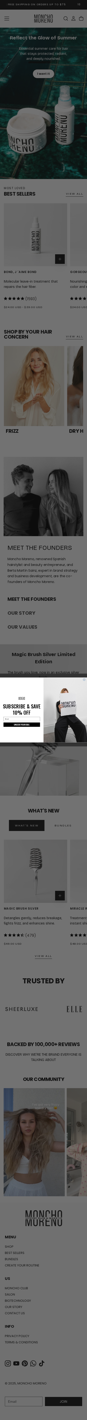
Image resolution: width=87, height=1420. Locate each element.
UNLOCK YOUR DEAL (21, 724)
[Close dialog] (84, 680)
